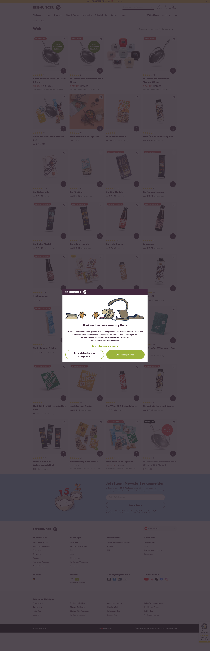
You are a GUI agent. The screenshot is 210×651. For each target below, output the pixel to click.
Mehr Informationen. (99, 340)
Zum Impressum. (113, 340)
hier (121, 338)
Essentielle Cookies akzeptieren (84, 355)
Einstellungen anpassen (105, 346)
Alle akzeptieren (125, 355)
